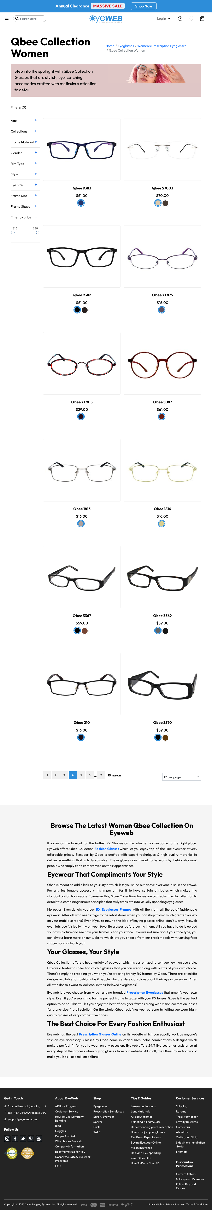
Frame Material (22, 142)
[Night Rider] (81, 737)
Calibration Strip (186, 1137)
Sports (97, 1122)
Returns (181, 1111)
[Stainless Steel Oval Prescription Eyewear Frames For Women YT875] (162, 251)
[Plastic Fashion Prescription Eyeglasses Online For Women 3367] (81, 572)
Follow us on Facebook (15, 1139)
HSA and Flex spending (146, 1153)
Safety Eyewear (103, 1116)
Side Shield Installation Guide (190, 1144)
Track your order (187, 1116)
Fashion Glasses (107, 849)
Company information (69, 1146)
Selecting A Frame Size (146, 1122)
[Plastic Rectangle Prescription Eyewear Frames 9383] (81, 144)
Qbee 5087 (162, 402)
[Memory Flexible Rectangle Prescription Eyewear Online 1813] (81, 465)
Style (14, 174)
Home (110, 46)
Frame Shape (20, 206)
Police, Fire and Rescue (186, 1186)
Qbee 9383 (82, 188)
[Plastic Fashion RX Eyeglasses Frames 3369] (162, 572)
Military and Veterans (190, 1179)
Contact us (183, 1127)
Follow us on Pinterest (31, 1139)
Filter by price (21, 217)
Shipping (181, 1106)
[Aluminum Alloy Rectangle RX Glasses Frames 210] (81, 679)
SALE (96, 1132)
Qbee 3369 (162, 615)
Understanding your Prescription (152, 1127)
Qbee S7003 (162, 188)
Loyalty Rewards (187, 1122)
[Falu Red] (162, 416)
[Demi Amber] (158, 630)
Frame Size (19, 196)
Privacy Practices (175, 1204)
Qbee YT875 (162, 295)
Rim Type (17, 163)
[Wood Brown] (165, 738)
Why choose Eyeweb (68, 1141)
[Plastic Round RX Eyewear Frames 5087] (162, 358)
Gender (16, 153)
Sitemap (181, 1151)
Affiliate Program (66, 1106)
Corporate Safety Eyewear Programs (72, 1159)
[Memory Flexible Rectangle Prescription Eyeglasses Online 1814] (162, 465)
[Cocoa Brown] (85, 310)
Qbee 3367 (82, 615)
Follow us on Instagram (7, 1139)
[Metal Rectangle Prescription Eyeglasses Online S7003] (162, 144)
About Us (182, 1132)
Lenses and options (143, 1106)
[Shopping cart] (202, 18)
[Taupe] (165, 203)
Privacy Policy (156, 1204)
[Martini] (81, 524)
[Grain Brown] (158, 203)
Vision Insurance (141, 1148)
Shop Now (143, 6)
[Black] (77, 310)
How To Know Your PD (145, 1163)
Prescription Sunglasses (108, 1111)
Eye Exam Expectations (146, 1137)
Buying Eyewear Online (146, 1142)
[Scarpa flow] (162, 310)
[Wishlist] (191, 18)
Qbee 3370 (162, 722)
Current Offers (185, 1174)
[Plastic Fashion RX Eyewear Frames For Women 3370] (162, 679)
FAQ (58, 1166)
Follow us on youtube (39, 1139)
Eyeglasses (100, 1106)
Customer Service (66, 1111)
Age (14, 120)
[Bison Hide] (162, 524)
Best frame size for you (70, 1151)
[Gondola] (81, 416)
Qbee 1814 (162, 508)
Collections (19, 131)
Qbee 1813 (81, 508)
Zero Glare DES (141, 1158)
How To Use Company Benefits (69, 1118)
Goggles (60, 1131)
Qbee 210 (82, 722)
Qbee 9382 (82, 295)
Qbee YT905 (82, 402)
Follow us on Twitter (23, 1139)
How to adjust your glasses (148, 1132)
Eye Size (17, 185)
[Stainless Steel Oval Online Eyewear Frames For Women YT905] (81, 358)
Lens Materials (140, 1111)
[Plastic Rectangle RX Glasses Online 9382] (81, 251)
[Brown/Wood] (85, 631)
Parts (96, 1127)
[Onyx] (165, 631)
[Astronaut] (81, 203)
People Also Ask (65, 1136)
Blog (58, 1126)
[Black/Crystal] (77, 630)
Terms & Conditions (197, 1204)
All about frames (141, 1116)
